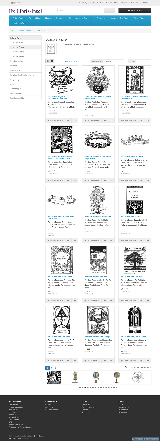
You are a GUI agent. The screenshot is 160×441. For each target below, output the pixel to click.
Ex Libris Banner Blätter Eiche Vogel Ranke (97, 157)
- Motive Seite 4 (17, 56)
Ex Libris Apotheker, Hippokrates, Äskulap (57, 97)
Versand (155, 439)
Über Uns (12, 412)
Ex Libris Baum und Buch (95, 276)
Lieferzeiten (13, 404)
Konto (120, 404)
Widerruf (12, 414)
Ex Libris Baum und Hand (59, 336)
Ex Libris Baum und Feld (131, 276)
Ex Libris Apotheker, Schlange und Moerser (97, 97)
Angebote (86, 412)
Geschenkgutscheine (90, 407)
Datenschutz (14, 419)
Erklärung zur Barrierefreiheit (20, 427)
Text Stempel (125, 18)
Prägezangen (102, 18)
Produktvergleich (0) (72, 61)
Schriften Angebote (16, 407)
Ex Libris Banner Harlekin (132, 156)
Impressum (13, 409)
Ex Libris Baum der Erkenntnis (97, 216)
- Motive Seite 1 (17, 42)
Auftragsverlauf (124, 407)
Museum (48, 18)
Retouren (49, 407)
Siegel (113, 18)
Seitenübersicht (51, 409)
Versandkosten (14, 417)
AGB (10, 422)
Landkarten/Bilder (20, 23)
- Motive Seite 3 (17, 51)
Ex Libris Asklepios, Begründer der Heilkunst (134, 97)
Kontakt (48, 404)
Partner (85, 409)
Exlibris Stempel (19, 18)
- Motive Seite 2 (17, 47)
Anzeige (132, 61)
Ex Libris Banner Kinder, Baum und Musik (61, 217)
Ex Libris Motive (35, 18)
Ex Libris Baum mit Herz (131, 216)
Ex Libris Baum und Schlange (97, 336)
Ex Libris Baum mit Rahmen (60, 276)
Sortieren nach (97, 61)
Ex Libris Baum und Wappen (133, 336)
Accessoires (60, 18)
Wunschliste (123, 409)
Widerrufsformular (16, 424)
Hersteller (86, 404)
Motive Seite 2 (42, 30)
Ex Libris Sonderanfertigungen (81, 18)
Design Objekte (140, 18)
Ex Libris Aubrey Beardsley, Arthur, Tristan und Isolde (60, 157)
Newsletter (122, 412)
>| (72, 368)
